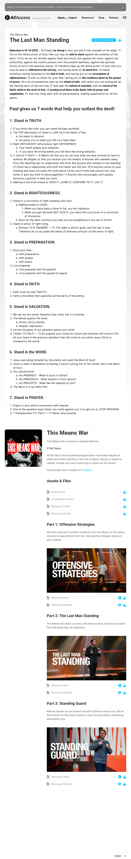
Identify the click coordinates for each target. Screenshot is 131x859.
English (118, 856)
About (60, 17)
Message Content (60, 506)
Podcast (113, 17)
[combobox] (120, 856)
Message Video (60, 597)
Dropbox (86, 470)
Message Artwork (60, 513)
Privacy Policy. (86, 7)
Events (73, 17)
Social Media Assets (62, 499)
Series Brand (58, 492)
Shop (101, 17)
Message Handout (61, 604)
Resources (88, 17)
